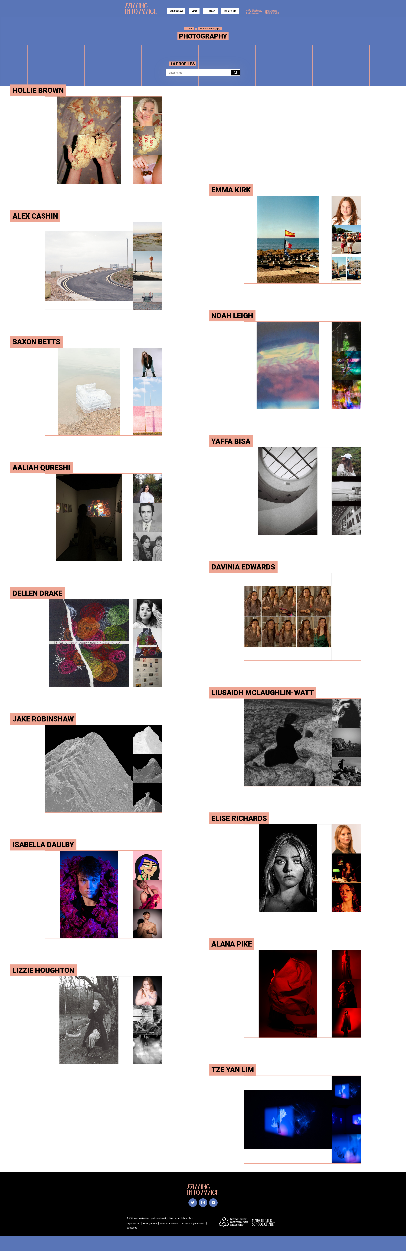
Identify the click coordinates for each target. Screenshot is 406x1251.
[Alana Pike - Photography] (302, 994)
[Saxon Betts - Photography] (103, 392)
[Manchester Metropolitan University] (254, 12)
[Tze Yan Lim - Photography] (302, 1120)
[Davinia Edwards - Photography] (302, 617)
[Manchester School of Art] (273, 12)
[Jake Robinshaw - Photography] (103, 769)
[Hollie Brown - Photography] (103, 140)
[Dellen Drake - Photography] (103, 643)
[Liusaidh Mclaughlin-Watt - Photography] (302, 742)
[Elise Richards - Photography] (302, 868)
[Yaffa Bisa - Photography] (302, 491)
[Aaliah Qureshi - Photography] (103, 517)
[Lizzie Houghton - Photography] (103, 1020)
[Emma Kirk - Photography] (302, 240)
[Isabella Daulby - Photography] (103, 894)
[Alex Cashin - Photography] (103, 266)
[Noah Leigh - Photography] (302, 365)
